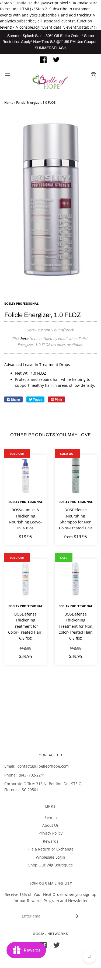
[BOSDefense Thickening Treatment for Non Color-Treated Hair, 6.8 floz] (75, 579)
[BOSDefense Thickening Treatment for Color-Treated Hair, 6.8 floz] (25, 579)
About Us (50, 825)
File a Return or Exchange (50, 849)
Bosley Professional (25, 502)
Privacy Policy (50, 833)
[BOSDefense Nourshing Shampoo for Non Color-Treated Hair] (75, 475)
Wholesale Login (50, 857)
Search (50, 817)
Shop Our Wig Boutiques (50, 865)
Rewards (50, 841)
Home (8, 102)
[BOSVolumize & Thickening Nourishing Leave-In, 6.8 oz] (25, 475)
